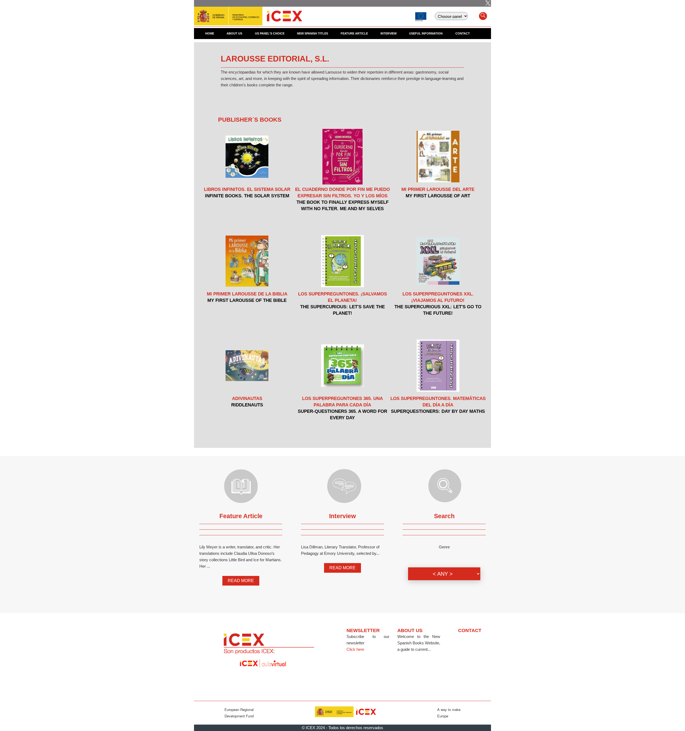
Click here (355, 649)
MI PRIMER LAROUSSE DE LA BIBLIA (247, 294)
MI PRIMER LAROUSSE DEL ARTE (437, 189)
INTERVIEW (388, 33)
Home (209, 33)
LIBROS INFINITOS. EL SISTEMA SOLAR (247, 189)
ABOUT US (234, 33)
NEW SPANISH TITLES (312, 33)
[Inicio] (248, 13)
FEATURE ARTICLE (354, 33)
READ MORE (241, 580)
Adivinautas (247, 398)
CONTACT (462, 33)
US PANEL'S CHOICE (269, 33)
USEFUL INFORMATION (426, 33)
